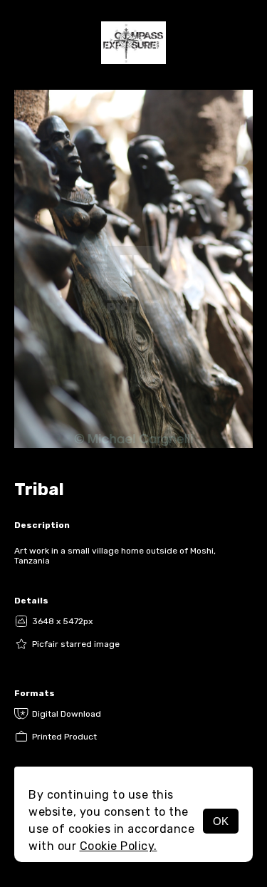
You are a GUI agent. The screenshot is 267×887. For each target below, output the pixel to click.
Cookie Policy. (118, 846)
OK (221, 821)
